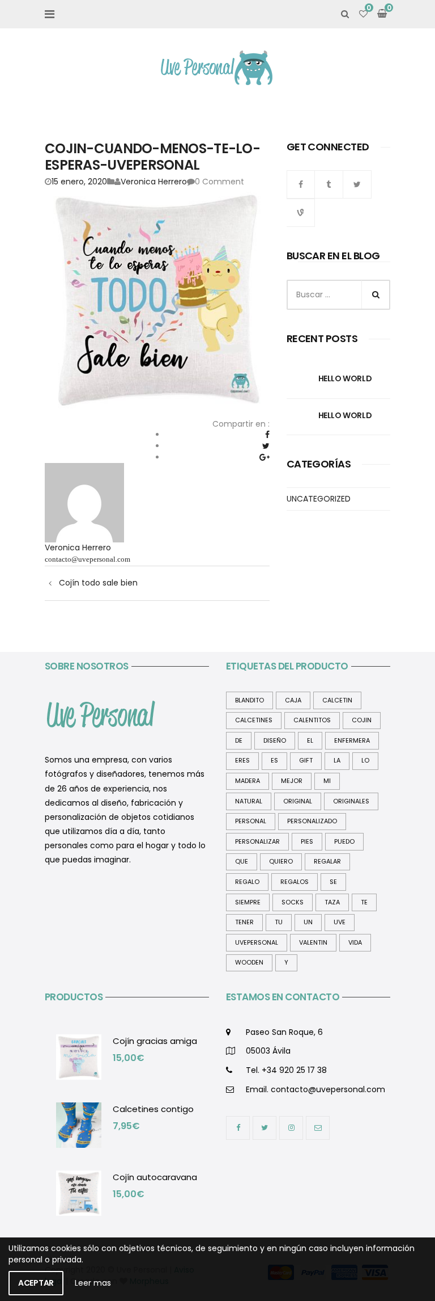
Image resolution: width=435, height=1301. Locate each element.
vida (355, 942)
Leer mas (93, 1283)
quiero (281, 861)
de (238, 740)
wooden (249, 962)
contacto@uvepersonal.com (87, 559)
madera (247, 780)
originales (351, 801)
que (241, 861)
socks (293, 902)
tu (279, 922)
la (337, 760)
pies (307, 841)
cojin (362, 720)
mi (327, 780)
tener (244, 922)
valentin (313, 942)
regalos (294, 881)
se (333, 881)
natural (248, 801)
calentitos (312, 720)
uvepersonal (256, 942)
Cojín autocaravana (155, 1177)
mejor (291, 780)
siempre (248, 902)
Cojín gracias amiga (155, 1041)
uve (340, 922)
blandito (249, 700)
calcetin (337, 700)
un (308, 922)
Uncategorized (319, 498)
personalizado (312, 821)
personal (250, 821)
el (310, 740)
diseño (274, 740)
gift (306, 760)
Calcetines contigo (153, 1109)
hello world (345, 378)
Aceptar (36, 1283)
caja (293, 700)
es (274, 760)
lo (365, 760)
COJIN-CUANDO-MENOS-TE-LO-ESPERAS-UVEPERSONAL (152, 156)
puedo (344, 841)
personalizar (257, 841)
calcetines (253, 720)
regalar (327, 861)
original (297, 801)
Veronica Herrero (154, 181)
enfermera (352, 740)
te (364, 902)
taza (332, 902)
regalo (247, 881)
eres (242, 760)
